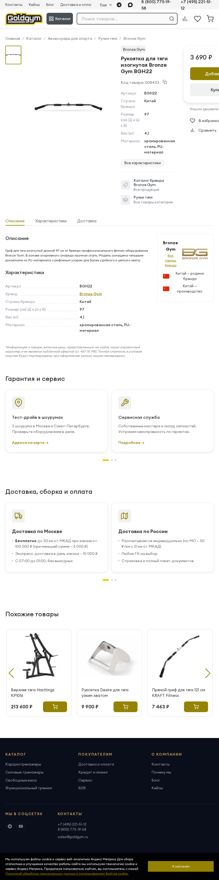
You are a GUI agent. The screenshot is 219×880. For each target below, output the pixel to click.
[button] (106, 460)
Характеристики (51, 220)
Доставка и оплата (77, 4)
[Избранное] (197, 18)
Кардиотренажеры (23, 764)
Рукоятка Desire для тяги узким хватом (104, 692)
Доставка (86, 220)
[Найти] (171, 18)
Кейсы (34, 4)
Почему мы (161, 772)
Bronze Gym (134, 38)
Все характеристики (142, 163)
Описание (15, 220)
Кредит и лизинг (93, 772)
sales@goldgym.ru (73, 837)
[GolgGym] (24, 18)
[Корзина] (210, 18)
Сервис (85, 780)
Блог (50, 4)
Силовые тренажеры (24, 772)
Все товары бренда (171, 260)
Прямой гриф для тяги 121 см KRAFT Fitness (178, 692)
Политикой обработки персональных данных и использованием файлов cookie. (66, 873)
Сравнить (207, 130)
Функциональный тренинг (28, 788)
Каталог (63, 18)
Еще (103, 5)
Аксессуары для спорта (70, 38)
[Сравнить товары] (185, 18)
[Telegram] (119, 5)
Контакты (13, 4)
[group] (68, 107)
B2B (82, 788)
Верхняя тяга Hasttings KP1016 (32, 692)
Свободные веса (21, 780)
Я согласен (181, 866)
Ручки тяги (107, 38)
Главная (12, 38)
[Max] (130, 5)
